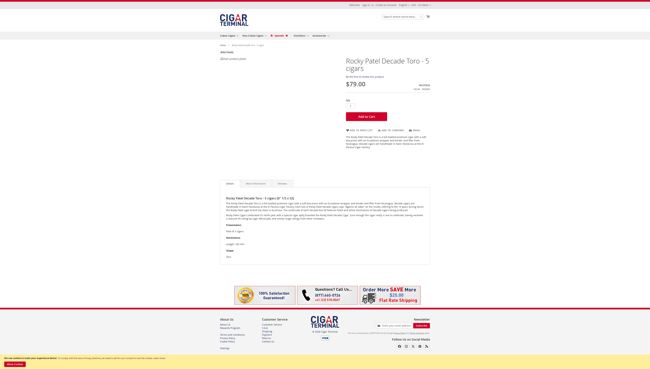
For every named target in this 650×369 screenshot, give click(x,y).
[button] (421, 5)
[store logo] (234, 20)
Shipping (267, 331)
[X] (413, 346)
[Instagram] (406, 346)
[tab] (230, 183)
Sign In (366, 5)
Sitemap (224, 348)
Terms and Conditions (232, 334)
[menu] (325, 36)
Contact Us (268, 341)
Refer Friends (227, 52)
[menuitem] (228, 36)
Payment (267, 334)
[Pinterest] (419, 346)
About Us (225, 324)
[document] (325, 362)
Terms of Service (417, 333)
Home (223, 45)
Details (230, 183)
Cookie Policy (227, 341)
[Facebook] (399, 346)
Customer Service (272, 324)
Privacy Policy (227, 338)
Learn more (159, 358)
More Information (256, 183)
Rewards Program (230, 328)
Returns (266, 338)
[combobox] (403, 16)
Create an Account (386, 5)
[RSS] (426, 346)
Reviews (282, 183)
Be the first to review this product (365, 76)
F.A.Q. (265, 328)
